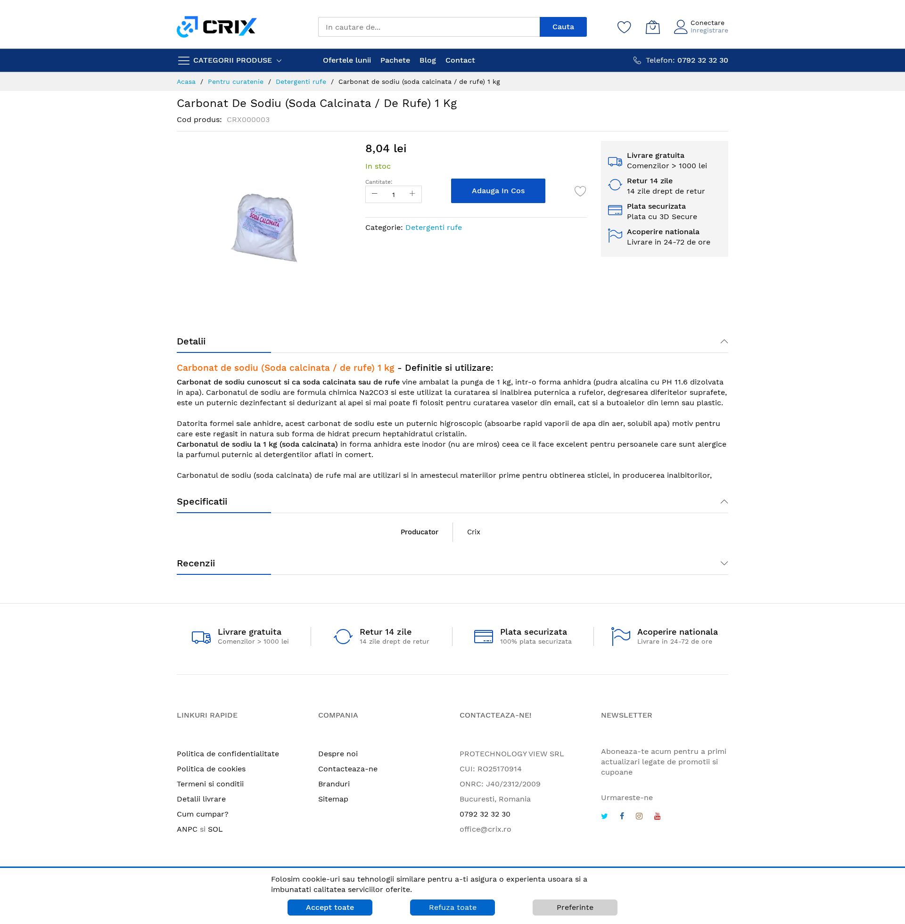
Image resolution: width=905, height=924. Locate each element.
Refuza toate (453, 907)
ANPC (187, 829)
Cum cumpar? (203, 814)
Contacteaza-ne (348, 768)
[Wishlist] (624, 27)
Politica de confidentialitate (228, 753)
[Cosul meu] (653, 27)
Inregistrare (709, 30)
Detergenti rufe (433, 227)
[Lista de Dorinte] (581, 191)
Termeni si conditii (210, 783)
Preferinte (575, 907)
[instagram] (639, 817)
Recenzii (196, 563)
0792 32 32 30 (485, 814)
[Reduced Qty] (374, 194)
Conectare (707, 22)
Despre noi (338, 753)
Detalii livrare (201, 798)
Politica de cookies (211, 768)
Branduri (334, 783)
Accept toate (330, 907)
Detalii (191, 341)
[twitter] (604, 817)
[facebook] (622, 817)
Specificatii (202, 501)
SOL (215, 829)
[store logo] (217, 26)
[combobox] (429, 27)
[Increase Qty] (412, 194)
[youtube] (657, 817)
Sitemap (333, 798)
